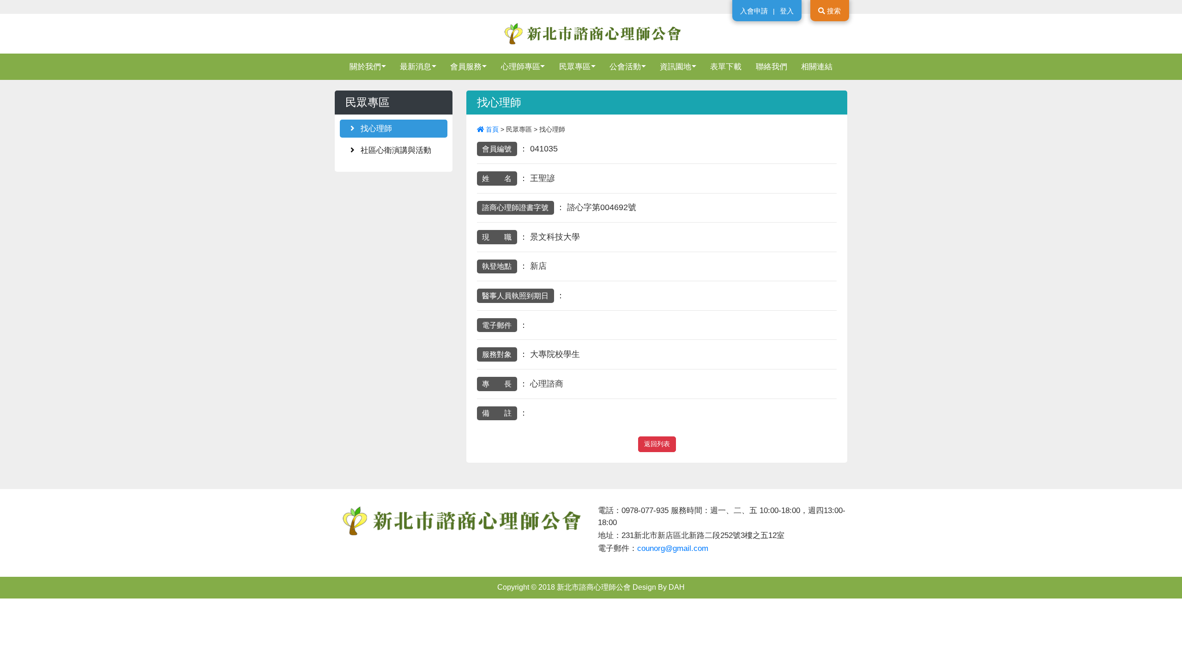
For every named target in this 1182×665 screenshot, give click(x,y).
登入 (787, 11)
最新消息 (415, 66)
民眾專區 (575, 66)
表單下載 (726, 66)
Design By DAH (659, 587)
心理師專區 (520, 66)
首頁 (492, 129)
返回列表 (657, 444)
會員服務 (466, 66)
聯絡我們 (771, 66)
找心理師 (375, 128)
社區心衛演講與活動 (394, 150)
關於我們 (365, 66)
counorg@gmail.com (672, 548)
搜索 (833, 11)
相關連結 (816, 66)
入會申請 (754, 11)
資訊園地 (675, 66)
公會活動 (625, 66)
